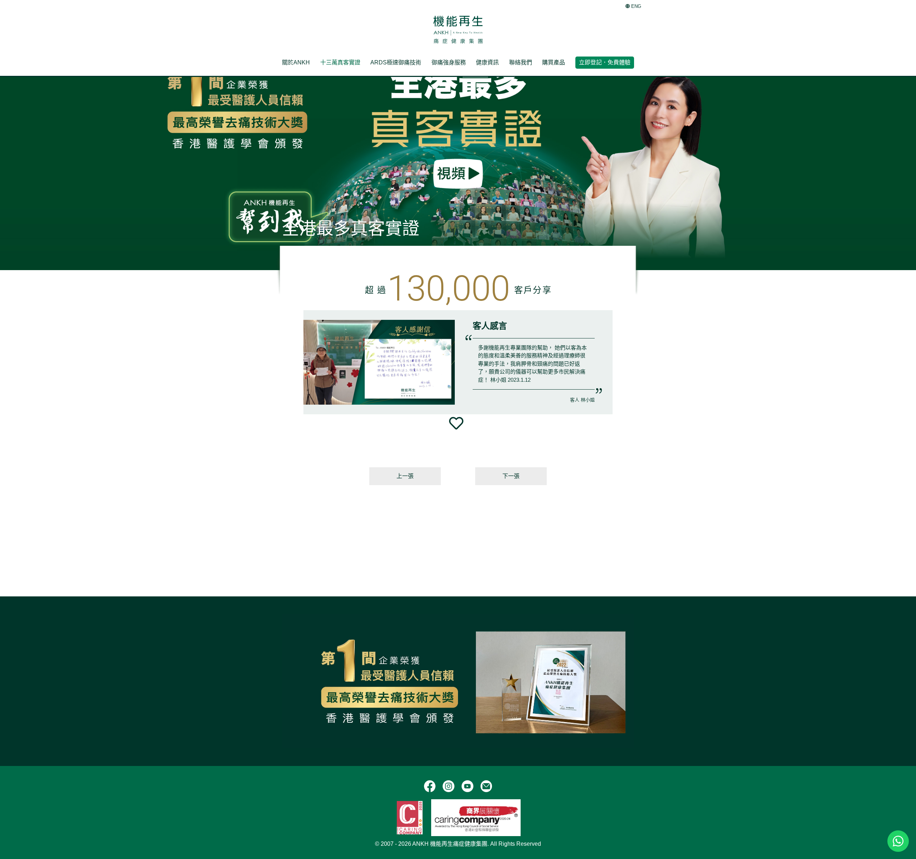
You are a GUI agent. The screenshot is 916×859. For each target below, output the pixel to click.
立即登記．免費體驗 (604, 62)
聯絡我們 (520, 62)
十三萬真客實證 (340, 62)
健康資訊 (487, 62)
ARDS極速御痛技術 (395, 62)
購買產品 (553, 62)
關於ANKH (296, 62)
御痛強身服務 (449, 62)
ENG (635, 6)
